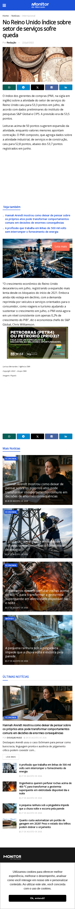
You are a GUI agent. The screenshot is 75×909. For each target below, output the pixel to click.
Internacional (28, 15)
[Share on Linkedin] (65, 87)
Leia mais (12, 756)
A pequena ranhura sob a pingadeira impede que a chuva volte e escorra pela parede (34, 652)
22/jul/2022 (28, 42)
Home (6, 15)
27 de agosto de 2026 (17, 554)
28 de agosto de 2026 (17, 501)
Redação (11, 42)
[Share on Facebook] (51, 87)
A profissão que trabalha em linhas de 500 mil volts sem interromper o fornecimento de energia (35, 229)
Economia (10, 458)
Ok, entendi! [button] (37, 898)
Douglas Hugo (14, 737)
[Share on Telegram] (23, 87)
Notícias (16, 15)
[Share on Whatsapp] (9, 87)
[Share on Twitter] (37, 87)
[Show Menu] (4, 5)
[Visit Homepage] (40, 5)
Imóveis (9, 618)
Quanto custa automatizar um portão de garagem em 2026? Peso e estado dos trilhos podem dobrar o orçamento (45, 824)
